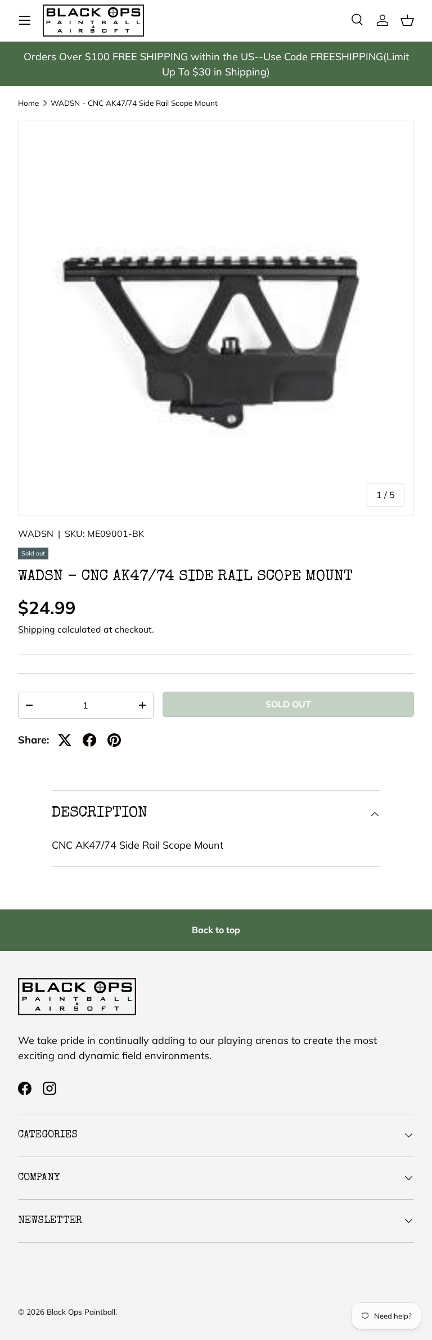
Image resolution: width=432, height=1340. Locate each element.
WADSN (35, 533)
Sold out (288, 704)
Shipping (36, 629)
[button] (407, 20)
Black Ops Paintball (81, 1311)
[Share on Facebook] (89, 740)
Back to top (216, 929)
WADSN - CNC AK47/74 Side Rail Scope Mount (134, 103)
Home (28, 103)
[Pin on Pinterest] (114, 740)
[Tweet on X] (64, 740)
